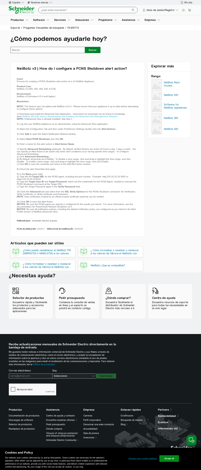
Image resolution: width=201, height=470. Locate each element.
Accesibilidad (90, 429)
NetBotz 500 (171, 95)
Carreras (87, 415)
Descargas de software (21, 420)
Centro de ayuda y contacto (60, 415)
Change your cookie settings (142, 458)
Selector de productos (20, 424)
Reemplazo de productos (22, 429)
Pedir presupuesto (55, 424)
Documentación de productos (24, 415)
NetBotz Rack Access (172, 84)
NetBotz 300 (171, 118)
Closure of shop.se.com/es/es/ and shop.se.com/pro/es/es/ (62, 434)
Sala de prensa (91, 433)
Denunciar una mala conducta (98, 424)
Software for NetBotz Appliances (175, 106)
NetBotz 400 (171, 129)
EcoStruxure (127, 415)
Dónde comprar (54, 429)
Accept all (169, 458)
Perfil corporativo (92, 420)
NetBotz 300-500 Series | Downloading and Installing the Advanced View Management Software (69, 116)
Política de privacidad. (44, 364)
